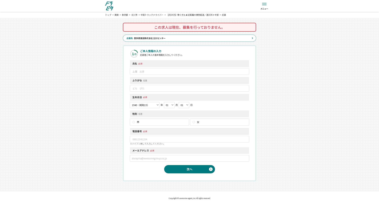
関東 (117, 14)
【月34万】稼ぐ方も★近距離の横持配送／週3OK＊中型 (193, 14)
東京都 (125, 14)
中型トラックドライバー (152, 14)
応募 (224, 14)
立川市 (134, 14)
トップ (108, 14)
